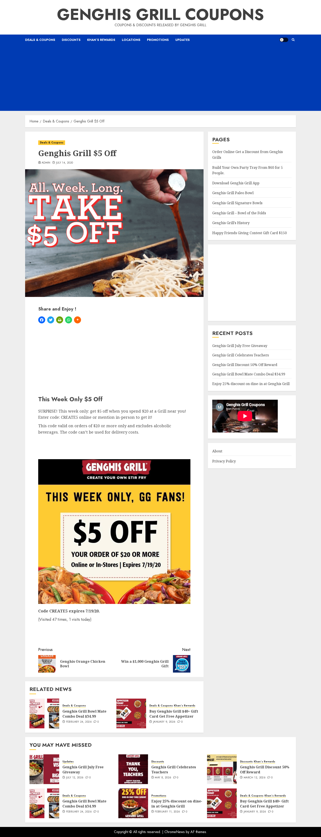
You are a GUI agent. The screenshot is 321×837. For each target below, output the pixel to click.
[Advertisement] (160, 78)
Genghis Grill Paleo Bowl (233, 192)
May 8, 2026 (163, 777)
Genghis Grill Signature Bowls (237, 203)
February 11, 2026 (167, 812)
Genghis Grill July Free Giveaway (239, 345)
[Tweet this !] (50, 319)
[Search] (293, 40)
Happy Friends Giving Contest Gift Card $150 (249, 232)
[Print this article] (59, 319)
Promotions (158, 40)
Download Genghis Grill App (235, 183)
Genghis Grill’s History (231, 222)
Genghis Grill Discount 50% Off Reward (244, 364)
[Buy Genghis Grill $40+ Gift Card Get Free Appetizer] (131, 713)
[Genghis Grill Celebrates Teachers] (133, 769)
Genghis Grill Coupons (160, 14)
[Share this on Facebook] (41, 319)
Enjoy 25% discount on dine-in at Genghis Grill (251, 383)
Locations (131, 40)
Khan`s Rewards (101, 40)
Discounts (71, 40)
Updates (182, 40)
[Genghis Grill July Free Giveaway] (44, 769)
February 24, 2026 (79, 722)
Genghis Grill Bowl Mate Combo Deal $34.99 (84, 713)
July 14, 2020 (64, 163)
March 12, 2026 (255, 777)
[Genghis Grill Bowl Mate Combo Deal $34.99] (44, 713)
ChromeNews (174, 831)
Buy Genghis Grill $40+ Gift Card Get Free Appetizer (173, 713)
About (217, 451)
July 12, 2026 (75, 777)
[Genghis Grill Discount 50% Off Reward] (222, 769)
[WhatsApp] (68, 319)
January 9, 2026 (164, 722)
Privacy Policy (224, 461)
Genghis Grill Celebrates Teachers (240, 355)
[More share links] (77, 319)
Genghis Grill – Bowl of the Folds (239, 213)
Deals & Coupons (40, 40)
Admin (46, 163)
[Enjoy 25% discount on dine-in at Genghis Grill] (133, 803)
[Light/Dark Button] (284, 40)
